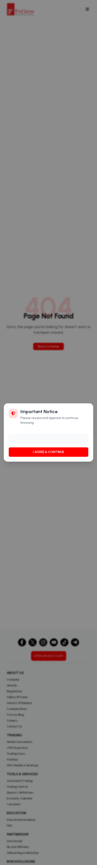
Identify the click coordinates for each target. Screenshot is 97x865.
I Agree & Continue (48, 452)
